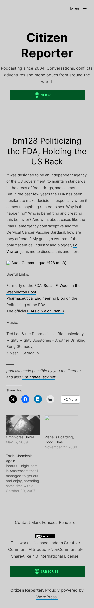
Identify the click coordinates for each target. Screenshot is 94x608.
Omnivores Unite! (20, 437)
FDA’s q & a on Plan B (45, 311)
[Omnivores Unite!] (23, 425)
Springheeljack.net (38, 377)
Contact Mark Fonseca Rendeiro (45, 522)
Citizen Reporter (26, 590)
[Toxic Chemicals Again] (25, 474)
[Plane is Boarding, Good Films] (61, 425)
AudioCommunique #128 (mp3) (38, 262)
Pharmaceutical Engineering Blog (35, 298)
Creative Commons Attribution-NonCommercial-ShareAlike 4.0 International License (45, 549)
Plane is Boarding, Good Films (59, 439)
